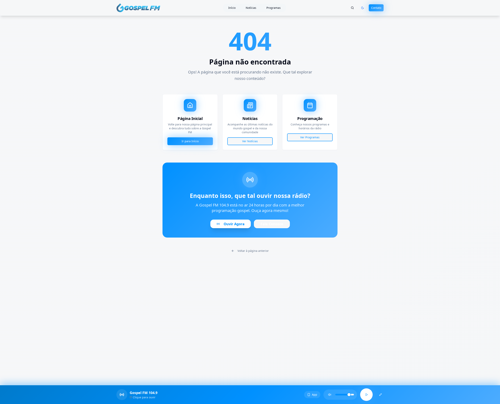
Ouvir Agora (234, 224)
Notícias (251, 8)
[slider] (349, 395)
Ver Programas (310, 137)
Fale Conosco (272, 224)
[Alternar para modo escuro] (362, 8)
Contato (376, 8)
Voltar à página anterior (253, 251)
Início (232, 8)
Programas (273, 8)
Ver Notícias (250, 141)
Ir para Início (190, 141)
